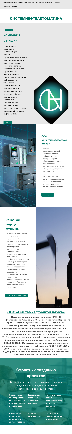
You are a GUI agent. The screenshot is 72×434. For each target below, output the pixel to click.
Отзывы (57, 2)
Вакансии (15, 6)
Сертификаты (29, 2)
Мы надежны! (47, 195)
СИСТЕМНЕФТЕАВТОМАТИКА (13, 2)
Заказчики (40, 2)
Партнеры (48, 2)
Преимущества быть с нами (16, 295)
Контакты (7, 6)
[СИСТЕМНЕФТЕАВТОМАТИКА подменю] (22, 2)
